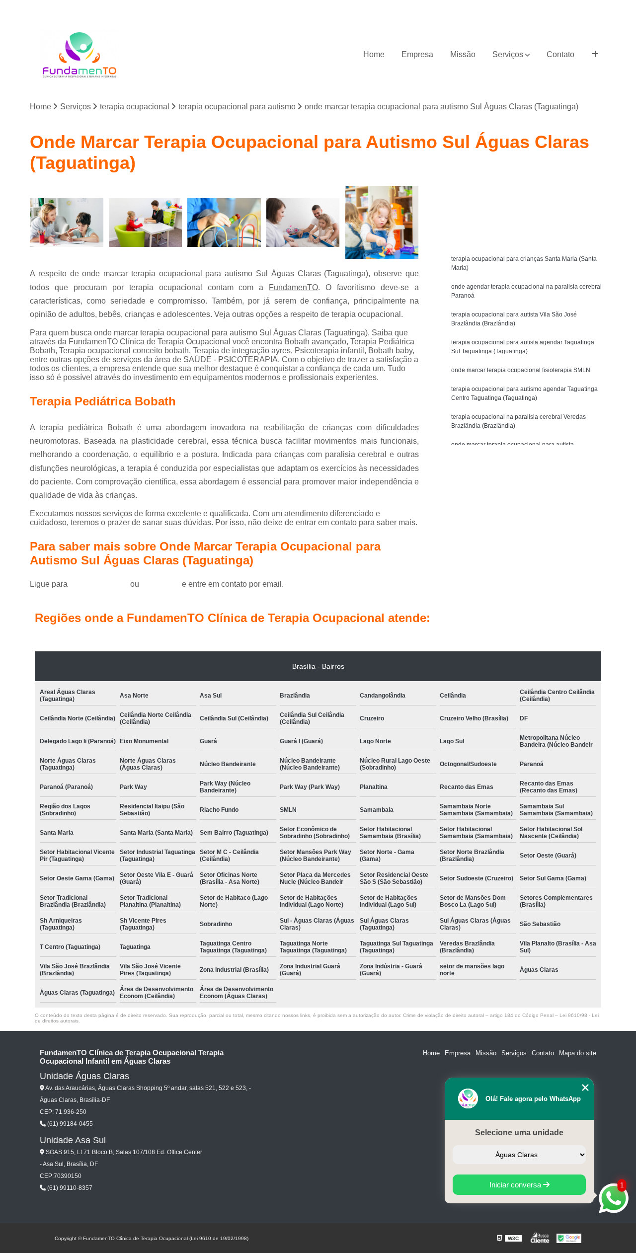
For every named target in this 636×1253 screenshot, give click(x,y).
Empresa (417, 54)
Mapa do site (577, 1053)
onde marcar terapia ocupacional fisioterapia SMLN (520, 370)
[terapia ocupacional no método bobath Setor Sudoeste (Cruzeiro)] (303, 223)
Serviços (507, 54)
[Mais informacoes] (595, 55)
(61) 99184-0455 (100, 584)
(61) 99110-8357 (69, 1187)
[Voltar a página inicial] (79, 54)
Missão (463, 54)
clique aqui (160, 584)
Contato (560, 54)
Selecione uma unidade (519, 1132)
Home (374, 54)
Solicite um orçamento (527, 195)
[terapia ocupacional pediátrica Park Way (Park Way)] (224, 223)
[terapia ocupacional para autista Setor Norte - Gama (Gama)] (382, 223)
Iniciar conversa (516, 1184)
